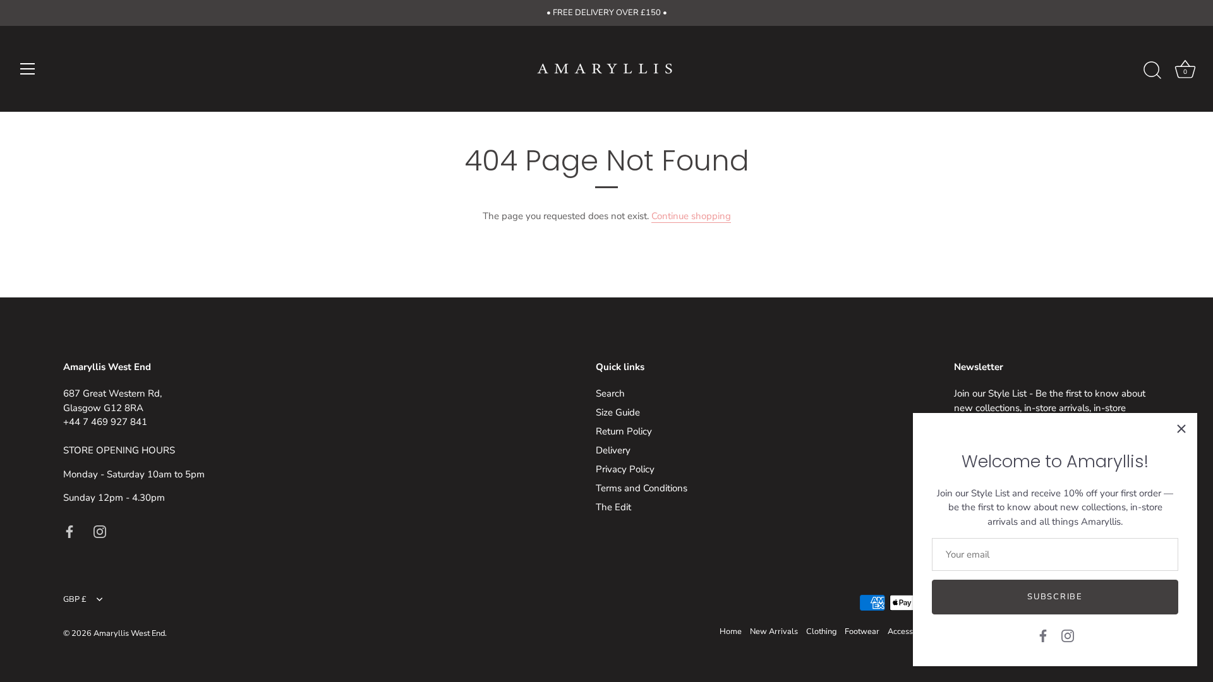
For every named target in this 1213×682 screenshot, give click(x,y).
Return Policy (624, 431)
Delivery (613, 450)
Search (610, 393)
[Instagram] (1067, 635)
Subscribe (1054, 596)
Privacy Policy (625, 469)
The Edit (613, 507)
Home (731, 631)
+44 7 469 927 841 (105, 422)
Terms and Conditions (641, 488)
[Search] (1152, 71)
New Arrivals (774, 631)
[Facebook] (1043, 635)
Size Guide (618, 412)
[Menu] (28, 69)
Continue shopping (691, 216)
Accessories (909, 631)
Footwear (862, 631)
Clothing (821, 631)
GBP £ (75, 600)
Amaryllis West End (129, 633)
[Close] (1181, 429)
